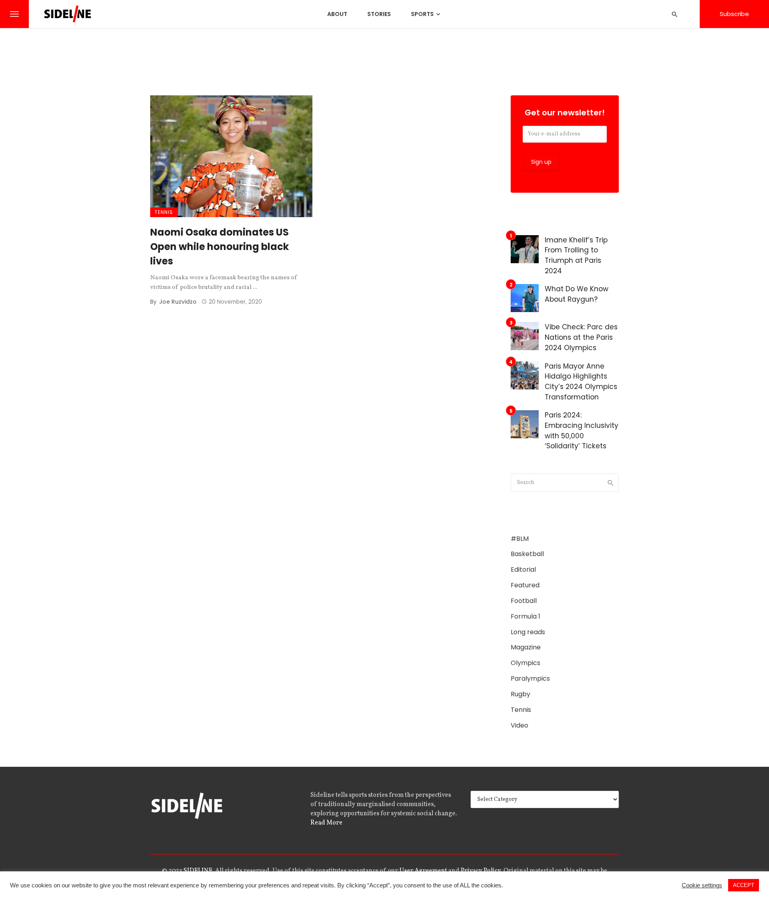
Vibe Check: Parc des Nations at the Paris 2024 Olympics (581, 337)
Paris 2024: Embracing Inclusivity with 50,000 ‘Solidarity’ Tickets (581, 430)
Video (519, 725)
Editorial (523, 569)
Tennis (164, 212)
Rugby (520, 694)
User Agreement (423, 871)
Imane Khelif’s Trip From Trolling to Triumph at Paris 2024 (576, 255)
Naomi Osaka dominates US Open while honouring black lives (219, 247)
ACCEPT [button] (743, 885)
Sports (422, 14)
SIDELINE (197, 871)
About (337, 14)
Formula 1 (525, 616)
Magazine (526, 647)
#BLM (520, 538)
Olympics (525, 663)
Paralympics (530, 678)
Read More (326, 822)
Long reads (528, 632)
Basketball (527, 554)
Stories (379, 14)
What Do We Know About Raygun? (576, 294)
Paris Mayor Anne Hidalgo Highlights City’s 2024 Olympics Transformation (581, 381)
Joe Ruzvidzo (178, 302)
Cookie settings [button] (702, 885)
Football (524, 601)
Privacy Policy (481, 871)
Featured (525, 585)
